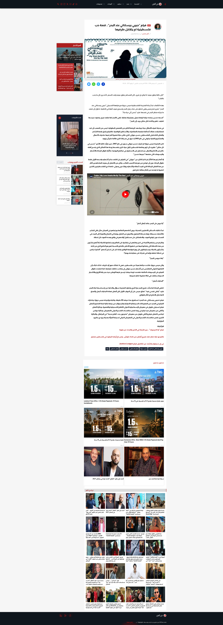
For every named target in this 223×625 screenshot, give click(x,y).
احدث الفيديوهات (71, 162)
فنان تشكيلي (114, 348)
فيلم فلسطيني (134, 348)
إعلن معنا (130, 622)
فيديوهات (99, 4)
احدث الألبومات (76, 117)
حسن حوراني (124, 348)
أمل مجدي (145, 33)
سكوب (119, 4)
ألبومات (109, 4)
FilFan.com (162, 622)
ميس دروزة (143, 348)
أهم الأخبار (77, 45)
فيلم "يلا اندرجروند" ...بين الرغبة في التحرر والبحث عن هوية (141, 330)
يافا (107, 348)
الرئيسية (137, 4)
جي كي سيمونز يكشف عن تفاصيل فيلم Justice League (141, 344)
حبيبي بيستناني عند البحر (155, 348)
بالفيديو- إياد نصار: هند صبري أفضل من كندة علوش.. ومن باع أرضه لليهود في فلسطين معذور (127, 337)
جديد (127, 4)
